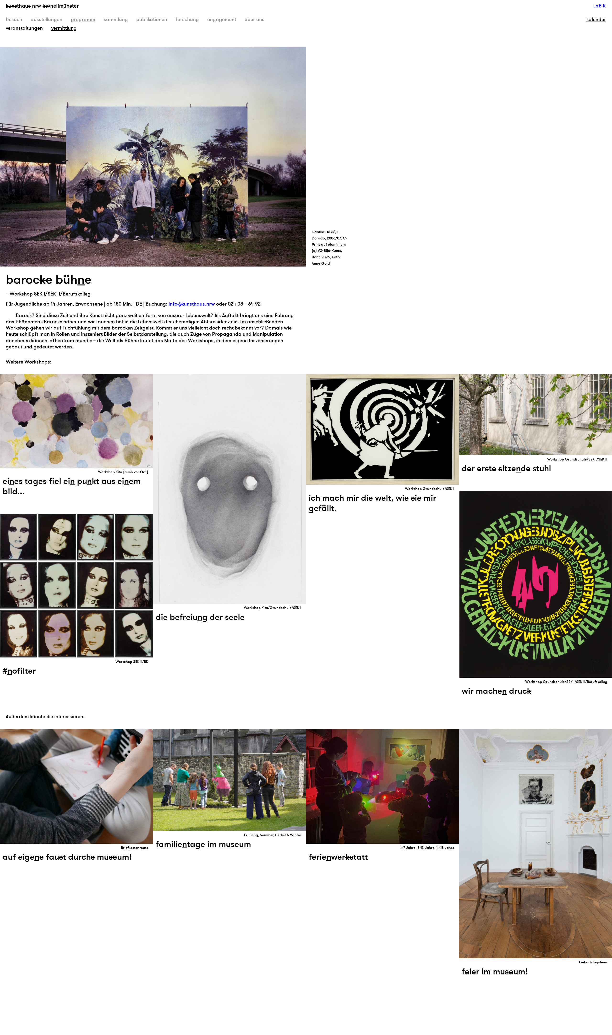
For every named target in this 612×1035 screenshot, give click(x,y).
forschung (187, 19)
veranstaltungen (24, 28)
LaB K (599, 6)
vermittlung (64, 28)
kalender (596, 20)
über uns (254, 19)
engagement (221, 19)
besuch (14, 19)
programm (83, 19)
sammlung (116, 19)
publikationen (151, 19)
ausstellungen (46, 19)
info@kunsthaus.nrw (192, 304)
